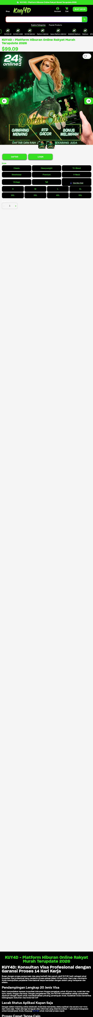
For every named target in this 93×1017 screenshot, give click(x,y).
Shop (8, 11)
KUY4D (36, 1011)
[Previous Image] (4, 101)
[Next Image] (88, 101)
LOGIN (40, 157)
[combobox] (44, 19)
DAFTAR (14, 157)
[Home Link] (22, 11)
